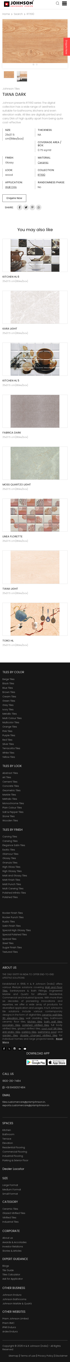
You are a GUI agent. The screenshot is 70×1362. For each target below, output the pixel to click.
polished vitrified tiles (35, 1025)
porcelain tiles (11, 1025)
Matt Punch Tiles (11, 884)
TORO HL (8, 641)
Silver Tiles (8, 744)
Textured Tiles (10, 952)
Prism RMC (8, 1323)
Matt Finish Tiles (11, 879)
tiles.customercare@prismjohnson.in (23, 1102)
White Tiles (8, 752)
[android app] (36, 1062)
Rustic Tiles (8, 921)
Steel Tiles (8, 943)
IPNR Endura (9, 1327)
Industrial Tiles (10, 1221)
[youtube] (25, 1048)
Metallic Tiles (9, 713)
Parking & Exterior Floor (15, 1160)
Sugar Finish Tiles (12, 947)
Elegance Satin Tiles (13, 845)
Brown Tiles (8, 692)
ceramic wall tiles (52, 1014)
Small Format (10, 1193)
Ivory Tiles (8, 709)
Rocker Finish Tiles (12, 913)
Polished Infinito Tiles (14, 892)
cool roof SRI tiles (52, 1028)
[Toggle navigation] (63, 3)
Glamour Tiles (10, 854)
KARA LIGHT (9, 329)
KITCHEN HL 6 (10, 277)
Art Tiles (6, 777)
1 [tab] (33, 64)
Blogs (5, 1265)
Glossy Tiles (9, 858)
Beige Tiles (8, 679)
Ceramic (43, 162)
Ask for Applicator (12, 1278)
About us (7, 1237)
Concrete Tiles (10, 786)
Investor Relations (12, 1246)
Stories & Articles (11, 1250)
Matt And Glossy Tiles (14, 875)
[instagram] (14, 1048)
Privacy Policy (45, 1355)
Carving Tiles (9, 836)
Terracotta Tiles (11, 748)
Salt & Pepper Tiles (12, 812)
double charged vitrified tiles (38, 1035)
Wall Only (11, 187)
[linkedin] (19, 1048)
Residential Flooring (13, 1147)
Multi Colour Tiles (12, 718)
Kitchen (6, 1130)
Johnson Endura (11, 1294)
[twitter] (9, 1048)
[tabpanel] (35, 41)
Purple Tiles (8, 735)
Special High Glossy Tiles (16, 930)
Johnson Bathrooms (14, 1299)
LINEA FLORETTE (12, 536)
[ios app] (57, 1062)
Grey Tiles (8, 705)
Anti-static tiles (11, 1032)
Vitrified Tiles (9, 1217)
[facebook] (4, 1048)
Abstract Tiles (10, 773)
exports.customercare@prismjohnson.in (25, 1105)
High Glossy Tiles (12, 871)
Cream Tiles (9, 696)
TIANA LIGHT (10, 589)
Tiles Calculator (11, 1274)
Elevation (7, 1143)
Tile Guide (8, 1270)
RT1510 (30, 14)
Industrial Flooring (12, 1156)
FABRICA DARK (11, 433)
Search (18, 14)
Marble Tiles (9, 794)
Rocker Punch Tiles (13, 917)
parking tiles (29, 1032)
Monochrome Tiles (13, 803)
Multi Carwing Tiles (12, 888)
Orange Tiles (9, 726)
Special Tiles (9, 939)
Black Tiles (8, 683)
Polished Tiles (10, 897)
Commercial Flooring (14, 1151)
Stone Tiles (8, 816)
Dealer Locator (13, 1169)
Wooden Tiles (10, 820)
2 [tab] (36, 64)
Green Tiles (8, 700)
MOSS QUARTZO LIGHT (16, 484)
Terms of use (28, 1355)
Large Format (10, 1185)
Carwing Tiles (10, 841)
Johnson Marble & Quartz (17, 1303)
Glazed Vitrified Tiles (13, 1213)
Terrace (6, 1138)
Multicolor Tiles (10, 722)
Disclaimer (61, 1355)
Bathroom (8, 1134)
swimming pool (47, 1032)
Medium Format (11, 1189)
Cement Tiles (9, 781)
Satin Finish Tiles (11, 925)
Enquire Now (66, 47)
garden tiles (10, 1035)
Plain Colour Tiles (12, 807)
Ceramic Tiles (10, 1209)
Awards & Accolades (14, 1242)
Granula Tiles (9, 862)
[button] (57, 4)
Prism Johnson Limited (15, 1318)
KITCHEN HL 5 (10, 380)
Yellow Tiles (8, 757)
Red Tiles (7, 739)
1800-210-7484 (11, 1081)
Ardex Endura (10, 1331)
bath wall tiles (53, 1021)
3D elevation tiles (13, 1018)
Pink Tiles (7, 731)
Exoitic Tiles (8, 849)
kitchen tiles (35, 1021)
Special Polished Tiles (14, 934)
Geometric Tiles (11, 790)
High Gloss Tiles (11, 867)
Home (6, 14)
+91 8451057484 (15, 1087)
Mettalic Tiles (9, 799)
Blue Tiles (7, 688)
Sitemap (13, 1355)
